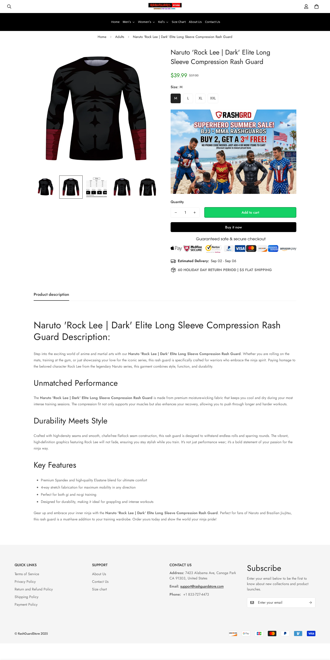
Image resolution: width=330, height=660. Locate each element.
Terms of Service (27, 574)
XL (200, 98)
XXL (213, 98)
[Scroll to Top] (321, 635)
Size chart (99, 589)
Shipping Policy (26, 596)
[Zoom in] (150, 56)
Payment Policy (26, 604)
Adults (119, 36)
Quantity (177, 201)
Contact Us (100, 581)
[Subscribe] (310, 602)
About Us (99, 574)
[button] (316, 6)
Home (102, 36)
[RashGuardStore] (165, 6)
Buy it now (233, 227)
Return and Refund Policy (34, 589)
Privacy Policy (25, 581)
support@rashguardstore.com (202, 586)
